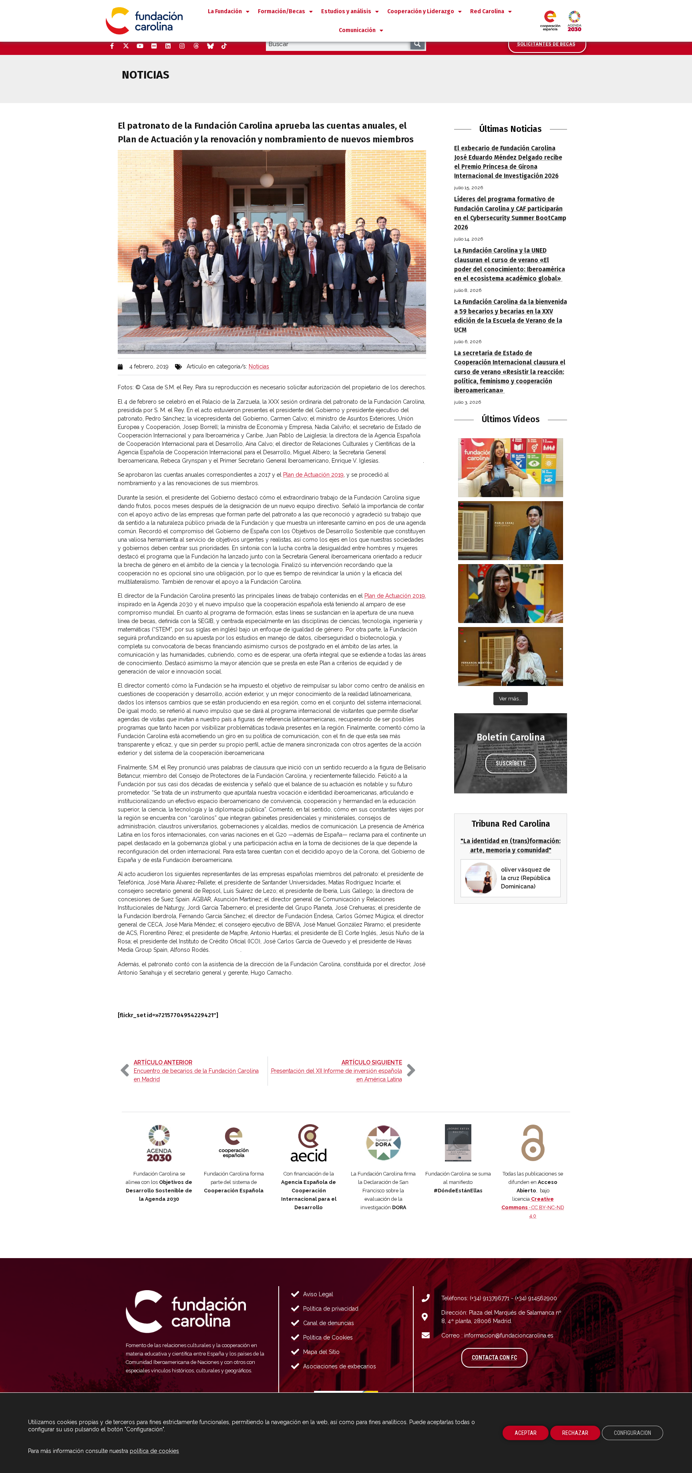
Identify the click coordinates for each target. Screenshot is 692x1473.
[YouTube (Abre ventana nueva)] (140, 46)
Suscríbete (511, 763)
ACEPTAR (526, 1433)
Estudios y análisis (346, 11)
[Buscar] (417, 43)
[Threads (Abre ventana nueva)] (196, 46)
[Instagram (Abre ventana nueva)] (182, 46)
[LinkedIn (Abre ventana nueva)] (168, 46)
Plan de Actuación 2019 (313, 474)
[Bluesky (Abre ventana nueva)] (210, 46)
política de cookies (154, 1451)
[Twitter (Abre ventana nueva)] (126, 46)
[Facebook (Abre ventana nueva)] (112, 46)
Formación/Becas (281, 11)
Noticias (259, 366)
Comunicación (357, 30)
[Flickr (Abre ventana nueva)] (154, 46)
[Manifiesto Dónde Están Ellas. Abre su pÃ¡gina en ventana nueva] (458, 1143)
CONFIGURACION (632, 1433)
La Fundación (225, 11)
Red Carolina (487, 11)
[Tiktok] (224, 46)
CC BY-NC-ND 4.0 (532, 1207)
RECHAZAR (575, 1433)
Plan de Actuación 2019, (395, 596)
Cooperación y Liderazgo (420, 11)
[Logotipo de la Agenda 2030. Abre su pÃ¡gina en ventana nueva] (159, 1143)
